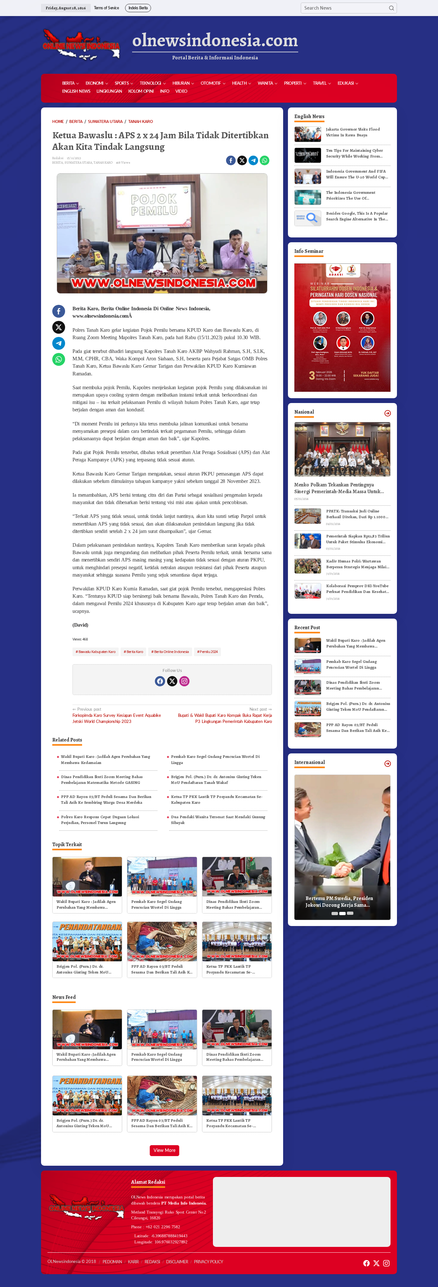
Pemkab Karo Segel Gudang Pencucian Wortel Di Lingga (215, 759)
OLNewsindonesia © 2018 (71, 1262)
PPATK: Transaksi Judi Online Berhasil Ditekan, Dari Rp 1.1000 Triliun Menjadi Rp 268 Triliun (355, 514)
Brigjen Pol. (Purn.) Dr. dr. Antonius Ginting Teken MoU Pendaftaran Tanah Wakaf (216, 779)
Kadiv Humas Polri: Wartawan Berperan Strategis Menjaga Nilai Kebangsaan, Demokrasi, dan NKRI (358, 564)
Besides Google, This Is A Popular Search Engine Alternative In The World (357, 216)
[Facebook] (160, 681)
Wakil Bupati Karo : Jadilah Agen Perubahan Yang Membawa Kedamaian (105, 759)
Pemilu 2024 (208, 651)
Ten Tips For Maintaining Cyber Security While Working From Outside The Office (354, 153)
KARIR (133, 1262)
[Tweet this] (242, 160)
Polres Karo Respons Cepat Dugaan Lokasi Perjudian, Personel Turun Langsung (100, 819)
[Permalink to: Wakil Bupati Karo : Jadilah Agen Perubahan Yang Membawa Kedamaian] (87, 876)
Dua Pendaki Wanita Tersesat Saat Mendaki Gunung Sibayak (218, 819)
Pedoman (112, 1262)
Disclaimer (177, 1262)
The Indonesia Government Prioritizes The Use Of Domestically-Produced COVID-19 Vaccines (357, 195)
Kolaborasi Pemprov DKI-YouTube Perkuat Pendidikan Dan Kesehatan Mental (358, 589)
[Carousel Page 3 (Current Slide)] (350, 913)
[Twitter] (172, 681)
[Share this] (231, 160)
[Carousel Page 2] (342, 913)
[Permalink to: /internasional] (388, 764)
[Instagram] (184, 681)
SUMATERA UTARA (78, 162)
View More (164, 1150)
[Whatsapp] (264, 160)
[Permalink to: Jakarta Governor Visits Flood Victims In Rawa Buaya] (307, 134)
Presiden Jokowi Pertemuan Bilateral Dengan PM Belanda (349, 902)
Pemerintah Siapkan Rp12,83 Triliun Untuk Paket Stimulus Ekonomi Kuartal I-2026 (358, 539)
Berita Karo (135, 651)
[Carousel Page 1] (335, 913)
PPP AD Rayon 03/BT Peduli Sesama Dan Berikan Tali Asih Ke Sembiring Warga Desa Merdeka (106, 799)
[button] (391, 8)
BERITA (57, 162)
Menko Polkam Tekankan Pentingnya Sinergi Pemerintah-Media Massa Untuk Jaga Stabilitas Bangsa (337, 488)
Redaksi (152, 1262)
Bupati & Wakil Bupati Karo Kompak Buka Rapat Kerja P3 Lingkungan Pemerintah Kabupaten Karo (225, 715)
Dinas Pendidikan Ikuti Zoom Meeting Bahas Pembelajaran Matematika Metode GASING (102, 779)
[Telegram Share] (253, 160)
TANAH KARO (103, 162)
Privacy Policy (208, 1262)
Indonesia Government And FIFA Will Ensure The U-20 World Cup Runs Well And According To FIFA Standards (357, 174)
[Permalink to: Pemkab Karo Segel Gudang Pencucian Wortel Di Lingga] (162, 876)
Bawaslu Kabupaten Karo (97, 651)
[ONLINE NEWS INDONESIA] (81, 45)
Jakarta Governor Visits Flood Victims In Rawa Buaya (353, 132)
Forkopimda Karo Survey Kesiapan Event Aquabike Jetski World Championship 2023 (116, 715)
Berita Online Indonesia (171, 651)
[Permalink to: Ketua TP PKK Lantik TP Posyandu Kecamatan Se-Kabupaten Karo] (237, 941)
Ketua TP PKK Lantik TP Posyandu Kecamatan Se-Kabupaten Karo (216, 799)
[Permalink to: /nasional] (388, 413)
